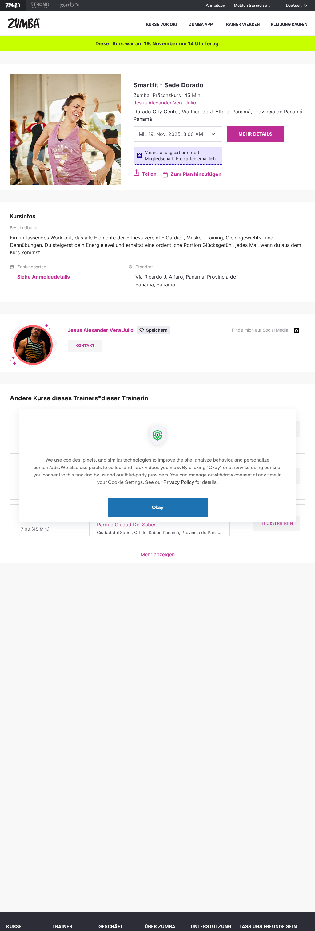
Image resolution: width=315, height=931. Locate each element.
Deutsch (294, 6)
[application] (157, 465)
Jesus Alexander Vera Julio (165, 103)
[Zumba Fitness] (23, 23)
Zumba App (201, 24)
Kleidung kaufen (289, 24)
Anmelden (215, 6)
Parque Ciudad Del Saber (126, 524)
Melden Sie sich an (252, 6)
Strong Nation (40, 5)
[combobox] (178, 134)
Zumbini (69, 5)
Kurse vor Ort (162, 24)
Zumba (13, 5)
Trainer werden (242, 24)
